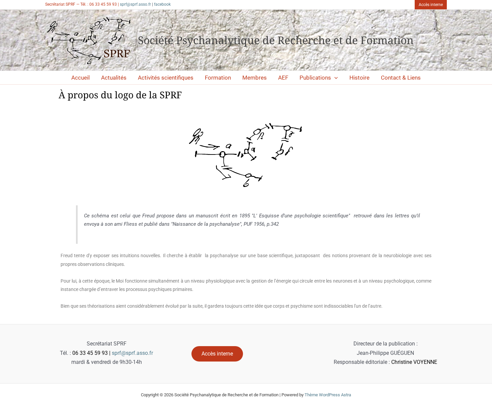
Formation (218, 77)
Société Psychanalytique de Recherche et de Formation (276, 40)
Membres (254, 77)
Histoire (359, 77)
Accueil (80, 77)
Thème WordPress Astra (328, 394)
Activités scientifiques (165, 77)
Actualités (114, 77)
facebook (162, 4)
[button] (431, 4)
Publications (315, 77)
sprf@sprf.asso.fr (135, 4)
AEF (283, 77)
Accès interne (217, 353)
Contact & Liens (401, 77)
